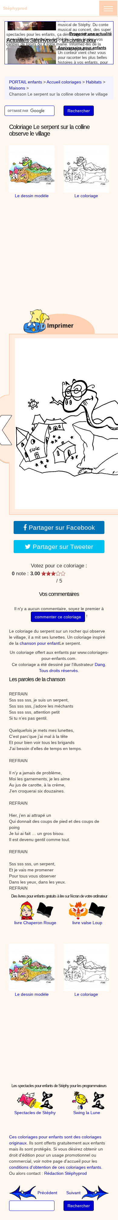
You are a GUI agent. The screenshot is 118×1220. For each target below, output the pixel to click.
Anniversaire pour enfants (82, 32)
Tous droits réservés (58, 670)
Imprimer (60, 325)
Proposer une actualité (90, 61)
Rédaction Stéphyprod (65, 1173)
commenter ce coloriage (58, 616)
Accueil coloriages (64, 81)
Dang (100, 664)
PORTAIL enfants (25, 81)
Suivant (74, 1192)
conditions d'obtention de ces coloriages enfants (55, 1167)
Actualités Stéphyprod (31, 25)
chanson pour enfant (39, 643)
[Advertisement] (62, 237)
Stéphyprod (15, 8)
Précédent (46, 1192)
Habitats (94, 81)
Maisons (17, 88)
